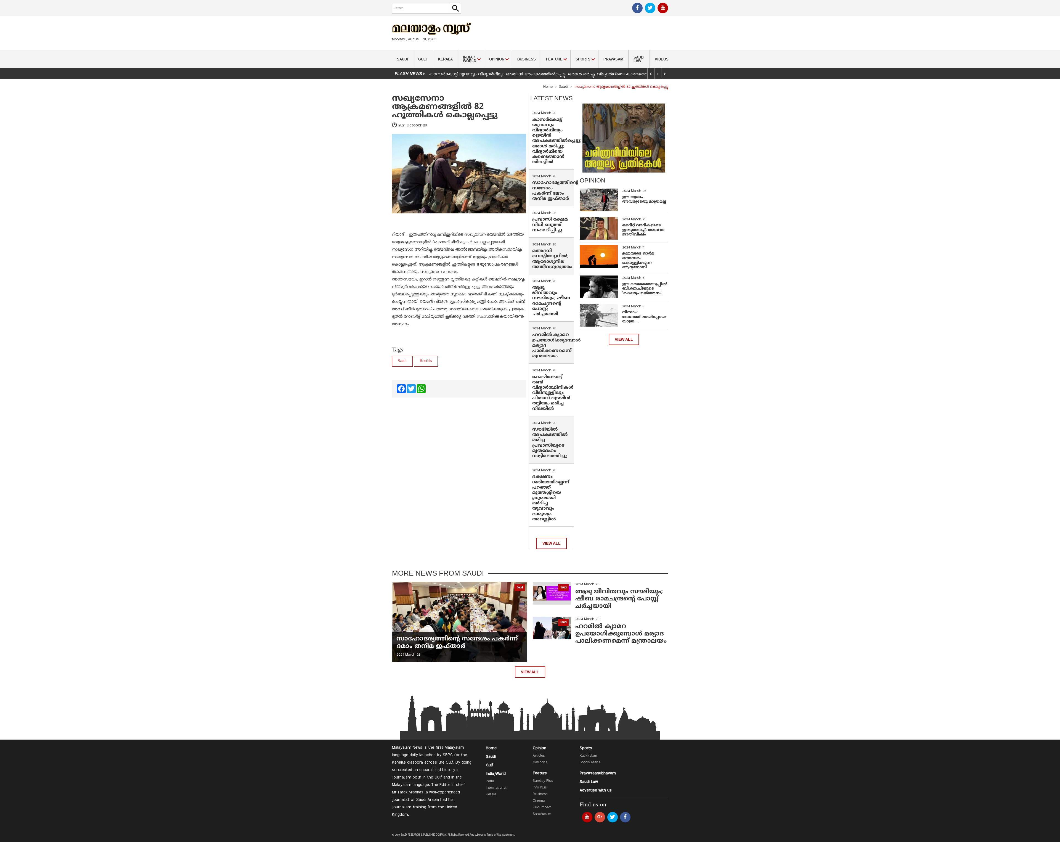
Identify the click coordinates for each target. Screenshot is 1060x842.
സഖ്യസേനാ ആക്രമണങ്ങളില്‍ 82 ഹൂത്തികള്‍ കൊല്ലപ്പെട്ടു (444, 107)
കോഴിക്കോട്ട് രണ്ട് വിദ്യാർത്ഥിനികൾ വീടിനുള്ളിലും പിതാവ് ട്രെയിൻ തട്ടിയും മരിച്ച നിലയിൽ (553, 393)
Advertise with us (596, 790)
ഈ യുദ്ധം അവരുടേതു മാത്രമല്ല (644, 199)
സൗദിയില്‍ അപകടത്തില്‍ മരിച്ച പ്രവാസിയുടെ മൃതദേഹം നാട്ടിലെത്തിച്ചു (550, 443)
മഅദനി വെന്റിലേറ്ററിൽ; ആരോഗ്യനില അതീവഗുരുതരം (552, 259)
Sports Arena (590, 762)
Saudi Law (639, 59)
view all (551, 543)
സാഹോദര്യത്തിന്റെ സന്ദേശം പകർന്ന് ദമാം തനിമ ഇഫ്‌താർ (555, 191)
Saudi (402, 59)
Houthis (426, 361)
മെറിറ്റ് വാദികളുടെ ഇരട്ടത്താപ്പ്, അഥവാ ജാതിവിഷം (643, 230)
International (496, 788)
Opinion (539, 748)
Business (526, 59)
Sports (586, 748)
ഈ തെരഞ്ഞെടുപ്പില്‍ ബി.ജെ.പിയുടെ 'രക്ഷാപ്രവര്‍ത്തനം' (644, 289)
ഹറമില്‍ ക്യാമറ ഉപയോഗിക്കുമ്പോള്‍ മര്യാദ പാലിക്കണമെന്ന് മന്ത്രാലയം (621, 634)
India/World (496, 773)
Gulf (423, 59)
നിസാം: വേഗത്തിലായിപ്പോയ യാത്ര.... (644, 317)
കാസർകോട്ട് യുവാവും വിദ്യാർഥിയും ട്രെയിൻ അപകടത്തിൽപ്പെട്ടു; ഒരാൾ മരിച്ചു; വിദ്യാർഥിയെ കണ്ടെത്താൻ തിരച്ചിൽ (552, 74)
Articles (539, 756)
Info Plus (540, 787)
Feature (540, 773)
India (490, 781)
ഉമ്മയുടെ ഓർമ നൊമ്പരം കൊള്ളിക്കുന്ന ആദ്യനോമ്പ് (638, 260)
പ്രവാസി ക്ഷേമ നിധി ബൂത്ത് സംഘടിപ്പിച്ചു (550, 225)
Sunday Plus (543, 781)
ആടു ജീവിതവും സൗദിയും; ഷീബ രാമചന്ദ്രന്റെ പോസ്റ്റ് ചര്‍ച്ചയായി (551, 301)
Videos (662, 59)
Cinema (539, 801)
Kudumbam (542, 807)
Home (548, 87)
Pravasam (613, 59)
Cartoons (540, 762)
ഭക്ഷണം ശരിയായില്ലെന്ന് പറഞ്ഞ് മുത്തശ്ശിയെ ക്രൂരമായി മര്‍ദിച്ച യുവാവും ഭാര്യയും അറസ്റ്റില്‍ (550, 498)
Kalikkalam (588, 756)
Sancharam (542, 814)
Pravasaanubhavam (598, 773)
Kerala (445, 59)
